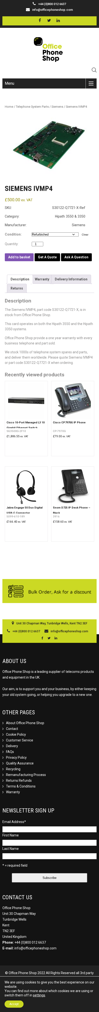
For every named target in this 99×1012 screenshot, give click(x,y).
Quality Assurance (20, 763)
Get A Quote (47, 257)
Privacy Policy (16, 757)
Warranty (42, 279)
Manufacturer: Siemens (45, 225)
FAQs (10, 752)
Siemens (57, 106)
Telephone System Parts (32, 106)
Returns (17, 288)
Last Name (10, 849)
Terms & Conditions (21, 786)
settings (39, 995)
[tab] (20, 279)
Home (9, 106)
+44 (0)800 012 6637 (30, 942)
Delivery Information (71, 279)
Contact (12, 729)
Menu (9, 83)
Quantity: (13, 244)
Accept (14, 1004)
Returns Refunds (19, 780)
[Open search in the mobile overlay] (94, 70)
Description (20, 279)
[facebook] (40, 20)
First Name (10, 835)
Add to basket (19, 257)
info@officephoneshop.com (52, 10)
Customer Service (19, 740)
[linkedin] (58, 20)
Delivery (12, 746)
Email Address (14, 822)
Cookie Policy (16, 734)
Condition (13, 234)
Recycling (13, 769)
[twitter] (49, 20)
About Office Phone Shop (25, 723)
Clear (85, 234)
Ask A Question (76, 257)
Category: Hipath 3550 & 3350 (45, 216)
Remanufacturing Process (26, 775)
